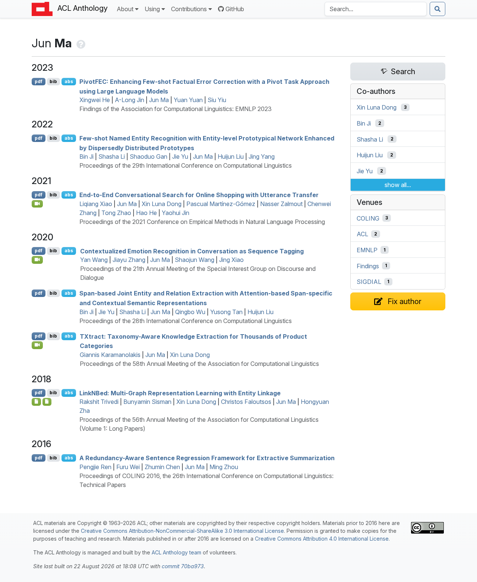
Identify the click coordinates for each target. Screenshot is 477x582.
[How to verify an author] (80, 43)
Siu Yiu (217, 100)
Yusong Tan (226, 312)
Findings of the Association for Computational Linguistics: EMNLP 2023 (175, 109)
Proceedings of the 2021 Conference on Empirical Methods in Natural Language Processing (202, 221)
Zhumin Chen (162, 467)
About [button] (125, 9)
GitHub (234, 9)
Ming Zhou (223, 467)
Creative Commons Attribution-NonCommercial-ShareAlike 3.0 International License (182, 531)
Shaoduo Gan (148, 156)
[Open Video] (37, 204)
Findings (368, 265)
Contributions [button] (189, 9)
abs (68, 81)
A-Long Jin (129, 100)
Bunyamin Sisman (147, 401)
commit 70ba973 (183, 566)
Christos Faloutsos (246, 401)
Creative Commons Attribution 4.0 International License (322, 538)
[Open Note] (36, 401)
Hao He (146, 212)
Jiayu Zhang (129, 259)
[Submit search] (437, 9)
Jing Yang (262, 156)
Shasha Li (111, 156)
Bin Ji (86, 156)
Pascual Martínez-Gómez (220, 204)
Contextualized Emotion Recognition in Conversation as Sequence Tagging (192, 250)
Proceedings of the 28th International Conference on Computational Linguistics (185, 321)
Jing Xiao (231, 259)
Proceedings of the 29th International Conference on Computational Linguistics (185, 165)
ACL (362, 234)
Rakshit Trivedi (99, 401)
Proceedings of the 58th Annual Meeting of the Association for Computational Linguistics (199, 363)
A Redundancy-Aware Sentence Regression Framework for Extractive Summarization (207, 458)
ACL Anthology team (176, 552)
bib (53, 81)
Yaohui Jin (175, 212)
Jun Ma (159, 100)
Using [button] (152, 9)
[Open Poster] (47, 401)
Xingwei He (94, 100)
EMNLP (367, 250)
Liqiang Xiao (95, 204)
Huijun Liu (231, 156)
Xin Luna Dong (161, 204)
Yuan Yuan (188, 100)
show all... (398, 185)
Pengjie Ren (95, 467)
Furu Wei (128, 467)
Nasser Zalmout (281, 204)
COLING (368, 218)
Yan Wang (94, 259)
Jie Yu (180, 156)
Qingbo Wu (190, 312)
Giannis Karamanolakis (110, 354)
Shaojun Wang (194, 259)
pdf (38, 81)
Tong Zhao (116, 212)
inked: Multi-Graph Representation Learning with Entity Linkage (180, 392)
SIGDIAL (369, 281)
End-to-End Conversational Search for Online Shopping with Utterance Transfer (199, 195)
